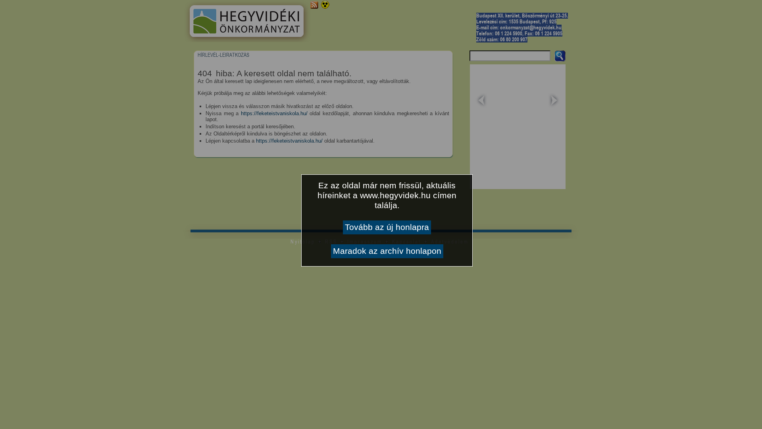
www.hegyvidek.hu (395, 195)
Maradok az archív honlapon (387, 251)
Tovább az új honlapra (387, 227)
